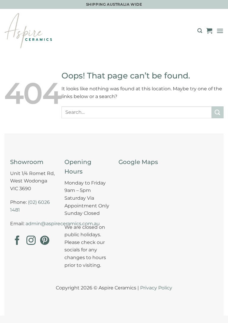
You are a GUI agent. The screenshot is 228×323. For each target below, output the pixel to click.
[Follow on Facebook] (17, 241)
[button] (199, 31)
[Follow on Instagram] (31, 241)
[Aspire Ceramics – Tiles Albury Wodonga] (28, 30)
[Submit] (218, 112)
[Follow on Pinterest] (44, 241)
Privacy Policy (156, 288)
